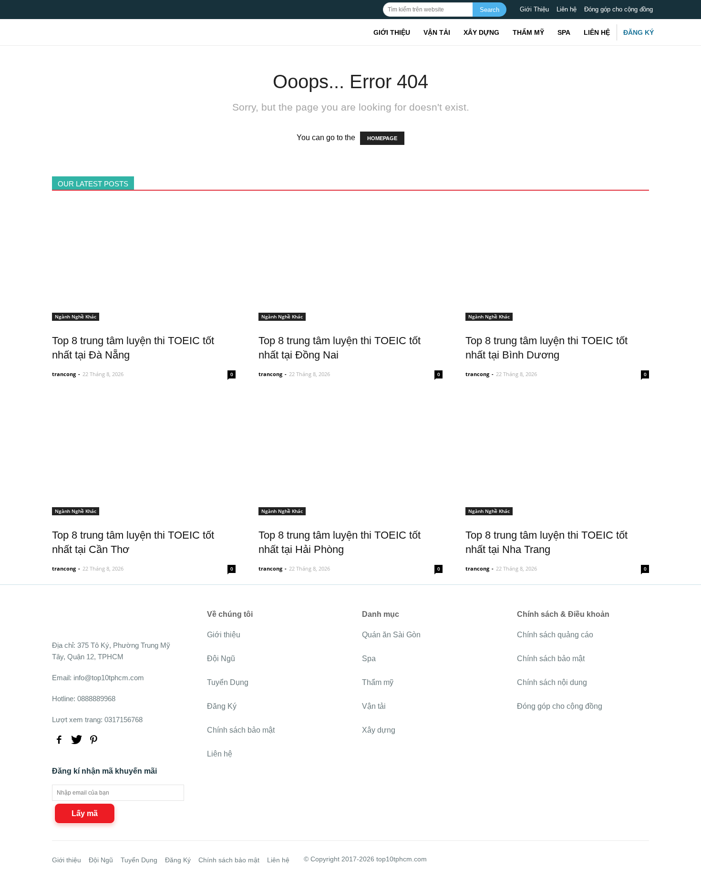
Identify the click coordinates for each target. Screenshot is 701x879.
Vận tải (436, 32)
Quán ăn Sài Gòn (391, 635)
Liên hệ (567, 9)
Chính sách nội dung (552, 682)
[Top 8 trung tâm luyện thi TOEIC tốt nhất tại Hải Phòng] (350, 510)
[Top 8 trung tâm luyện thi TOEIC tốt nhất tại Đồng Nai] (350, 315)
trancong (64, 374)
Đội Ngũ (221, 658)
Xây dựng (481, 32)
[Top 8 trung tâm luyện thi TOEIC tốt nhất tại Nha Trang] (557, 510)
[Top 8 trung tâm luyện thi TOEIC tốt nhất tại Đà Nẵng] (144, 315)
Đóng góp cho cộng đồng (618, 9)
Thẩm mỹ (528, 32)
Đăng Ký (638, 32)
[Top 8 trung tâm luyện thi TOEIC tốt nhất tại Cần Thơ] (144, 510)
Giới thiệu (391, 32)
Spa (563, 32)
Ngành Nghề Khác (75, 316)
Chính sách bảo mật (241, 730)
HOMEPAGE (382, 138)
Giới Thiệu (534, 9)
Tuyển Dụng (227, 682)
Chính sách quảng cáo (555, 635)
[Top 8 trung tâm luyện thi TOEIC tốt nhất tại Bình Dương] (557, 315)
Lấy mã (85, 813)
